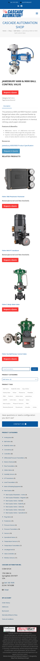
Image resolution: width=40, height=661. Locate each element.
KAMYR (5, 400)
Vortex (35, 407)
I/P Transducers (9, 478)
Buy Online (26, 389)
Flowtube (30, 392)
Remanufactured (10, 100)
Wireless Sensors (9, 558)
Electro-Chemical (9, 462)
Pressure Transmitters (10, 529)
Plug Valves (7, 517)
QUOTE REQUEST (27, 2)
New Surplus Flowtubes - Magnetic (16, 497)
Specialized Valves (9, 537)
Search (34, 369)
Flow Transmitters (9, 466)
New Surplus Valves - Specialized (15, 513)
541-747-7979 (14, 2)
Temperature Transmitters (12, 545)
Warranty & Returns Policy (9, 615)
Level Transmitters (9, 482)
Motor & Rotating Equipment (12, 486)
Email (6, 590)
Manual (21, 400)
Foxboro (10, 396)
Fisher (14, 392)
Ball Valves (11, 98)
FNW (4, 396)
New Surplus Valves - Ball (13, 501)
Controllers (7, 454)
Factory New (6, 392)
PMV (27, 403)
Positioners (7, 521)
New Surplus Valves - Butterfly (14, 504)
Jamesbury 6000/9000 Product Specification (17, 145)
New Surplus (6, 403)
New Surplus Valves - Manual (14, 510)
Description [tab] (6, 106)
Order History (6, 603)
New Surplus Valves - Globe (14, 507)
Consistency (7, 450)
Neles (27, 400)
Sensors (6, 533)
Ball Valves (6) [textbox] (19, 379)
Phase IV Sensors (18, 403)
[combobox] (20, 379)
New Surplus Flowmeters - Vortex (15, 495)
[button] (37, 13)
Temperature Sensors (10, 541)
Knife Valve (13, 400)
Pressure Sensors (9, 525)
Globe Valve (19, 396)
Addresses (5, 607)
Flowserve (22, 392)
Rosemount (19, 407)
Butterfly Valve (15, 389)
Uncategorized (8, 549)
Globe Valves (8, 470)
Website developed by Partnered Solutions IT (15, 656)
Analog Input (8, 437)
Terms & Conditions (7, 619)
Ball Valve (6, 389)
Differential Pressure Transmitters (14, 458)
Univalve (27, 407)
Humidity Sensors (9, 474)
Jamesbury (28, 396)
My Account (5, 611)
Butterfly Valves (9, 445)
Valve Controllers (9, 554)
